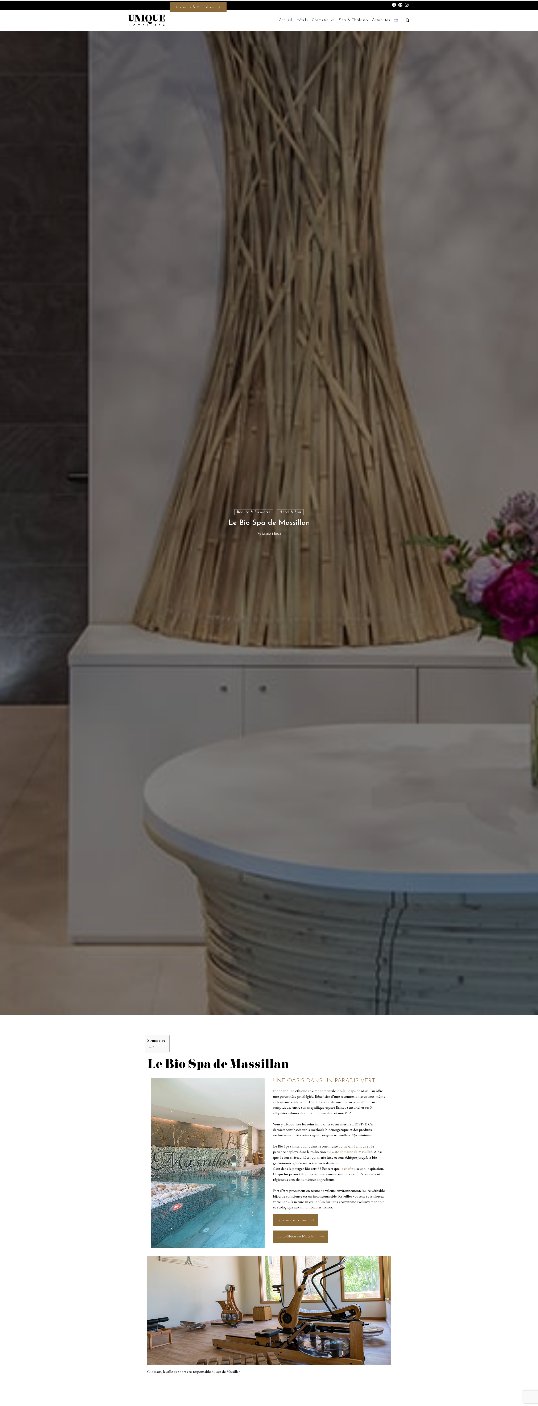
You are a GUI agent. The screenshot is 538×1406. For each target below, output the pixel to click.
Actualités (381, 20)
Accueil (285, 20)
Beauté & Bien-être (254, 512)
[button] (407, 20)
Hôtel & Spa (290, 512)
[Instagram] (407, 5)
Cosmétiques (323, 20)
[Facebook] (394, 5)
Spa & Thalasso (353, 20)
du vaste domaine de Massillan (349, 1151)
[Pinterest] (400, 5)
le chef (345, 1168)
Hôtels (302, 20)
